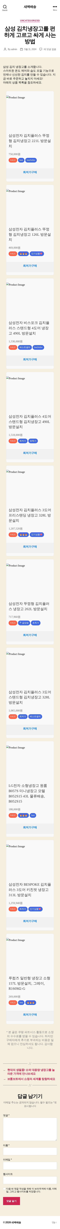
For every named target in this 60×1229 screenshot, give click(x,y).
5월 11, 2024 (30, 49)
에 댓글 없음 (50, 49)
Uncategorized (30, 20)
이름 (6, 1145)
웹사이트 (8, 1174)
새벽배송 (30, 6)
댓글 (6, 1115)
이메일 (7, 1159)
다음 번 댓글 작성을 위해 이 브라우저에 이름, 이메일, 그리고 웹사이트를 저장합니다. (31, 1190)
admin (14, 49)
